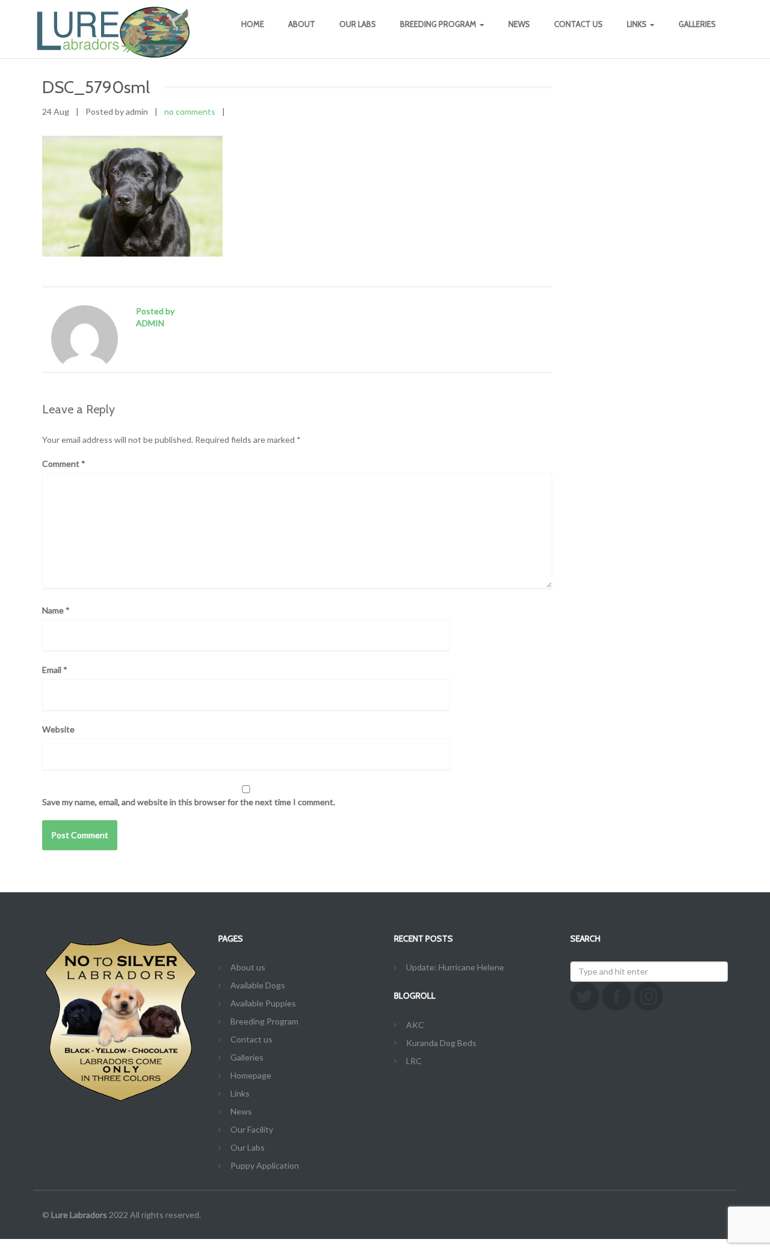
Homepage (250, 1075)
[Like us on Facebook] (616, 996)
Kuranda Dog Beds (441, 1043)
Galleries (697, 24)
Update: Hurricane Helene (455, 967)
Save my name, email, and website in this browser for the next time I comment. (188, 802)
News (519, 24)
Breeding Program (439, 24)
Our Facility (251, 1129)
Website (58, 729)
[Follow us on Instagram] (648, 996)
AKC (415, 1025)
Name (56, 610)
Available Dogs (257, 985)
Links (637, 24)
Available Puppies (263, 1003)
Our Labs (357, 24)
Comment (63, 463)
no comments (189, 111)
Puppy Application (264, 1165)
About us (247, 967)
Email (54, 670)
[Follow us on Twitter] (584, 996)
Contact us (578, 24)
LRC (414, 1061)
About (301, 24)
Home (252, 24)
